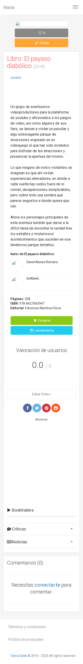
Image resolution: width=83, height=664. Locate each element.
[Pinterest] (46, 408)
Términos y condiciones (27, 627)
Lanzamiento (44, 330)
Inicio (9, 7)
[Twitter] (37, 408)
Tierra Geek (18, 656)
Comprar (44, 320)
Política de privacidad (25, 639)
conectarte (47, 585)
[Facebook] (27, 408)
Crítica (44, 43)
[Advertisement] (41, 92)
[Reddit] (55, 408)
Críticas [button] (18, 529)
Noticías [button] (19, 541)
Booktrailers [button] (22, 510)
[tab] (41, 510)
